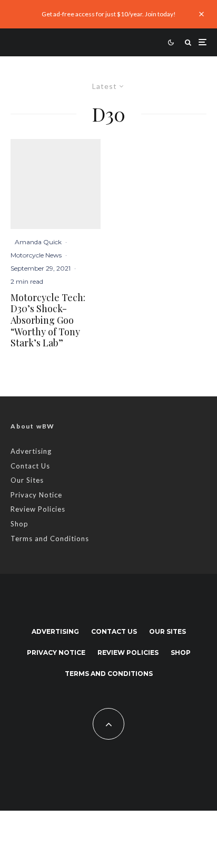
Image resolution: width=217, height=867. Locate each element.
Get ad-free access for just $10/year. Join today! (109, 14)
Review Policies (38, 509)
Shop (19, 524)
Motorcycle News (36, 255)
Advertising (31, 451)
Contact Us (30, 466)
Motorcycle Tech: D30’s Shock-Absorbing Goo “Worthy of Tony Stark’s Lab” (48, 320)
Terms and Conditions (50, 538)
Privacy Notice (36, 495)
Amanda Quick (38, 242)
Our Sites (27, 480)
